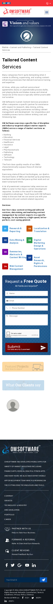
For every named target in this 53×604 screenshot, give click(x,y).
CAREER (7, 519)
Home (5, 47)
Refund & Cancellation (27, 592)
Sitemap (30, 595)
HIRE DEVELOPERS (12, 510)
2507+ (11, 601)
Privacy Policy (20, 595)
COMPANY (8, 496)
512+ (27, 598)
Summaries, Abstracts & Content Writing (18, 254)
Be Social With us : (12, 598)
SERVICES (8, 500)
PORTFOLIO (9, 515)
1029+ (38, 598)
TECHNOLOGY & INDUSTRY (15, 505)
